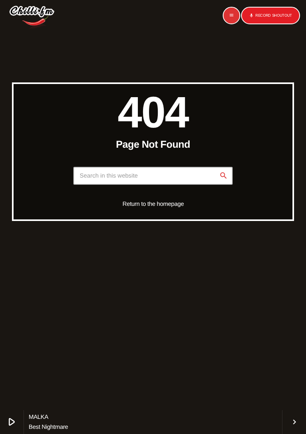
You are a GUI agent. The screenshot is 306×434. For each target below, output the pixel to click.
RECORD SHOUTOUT (270, 15)
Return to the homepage (153, 204)
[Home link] (32, 15)
